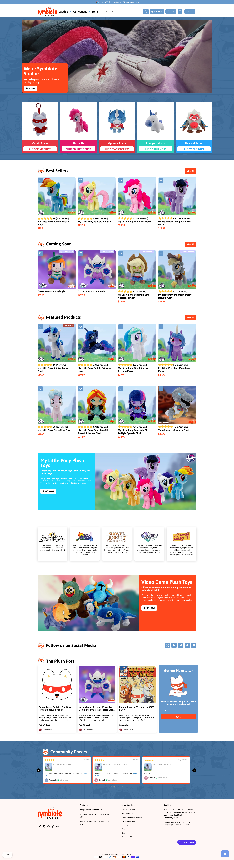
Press (124, 829)
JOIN (178, 716)
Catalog (63, 11)
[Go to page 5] (122, 786)
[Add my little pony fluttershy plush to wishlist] (80, 180)
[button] (189, 11)
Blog (123, 833)
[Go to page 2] (114, 786)
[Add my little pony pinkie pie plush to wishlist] (120, 180)
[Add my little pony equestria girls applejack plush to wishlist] (120, 253)
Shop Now (30, 88)
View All (190, 171)
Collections (80, 11)
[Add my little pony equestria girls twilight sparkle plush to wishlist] (120, 388)
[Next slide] (194, 770)
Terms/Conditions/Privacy (132, 817)
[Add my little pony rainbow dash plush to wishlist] (40, 180)
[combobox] (126, 11)
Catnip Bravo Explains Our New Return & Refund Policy (55, 708)
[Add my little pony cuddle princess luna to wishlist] (80, 326)
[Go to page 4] (119, 786)
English (158, 11)
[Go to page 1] (111, 786)
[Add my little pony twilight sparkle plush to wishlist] (161, 180)
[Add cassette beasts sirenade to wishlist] (80, 253)
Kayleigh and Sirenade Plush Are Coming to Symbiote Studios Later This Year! (96, 708)
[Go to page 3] (117, 787)
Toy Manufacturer (129, 821)
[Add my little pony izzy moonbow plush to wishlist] (161, 326)
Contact (125, 825)
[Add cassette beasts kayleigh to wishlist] (40, 253)
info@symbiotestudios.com (91, 810)
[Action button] (180, 11)
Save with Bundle (128, 810)
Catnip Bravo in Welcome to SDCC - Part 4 (137, 708)
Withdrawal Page (128, 837)
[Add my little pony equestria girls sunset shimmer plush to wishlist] (80, 388)
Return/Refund (127, 813)
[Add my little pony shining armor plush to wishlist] (40, 326)
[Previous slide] (39, 770)
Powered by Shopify (125, 854)
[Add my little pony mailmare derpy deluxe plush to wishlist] (161, 253)
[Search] (146, 11)
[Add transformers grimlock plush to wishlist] (161, 388)
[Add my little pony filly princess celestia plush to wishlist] (120, 326)
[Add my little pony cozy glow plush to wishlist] (40, 388)
